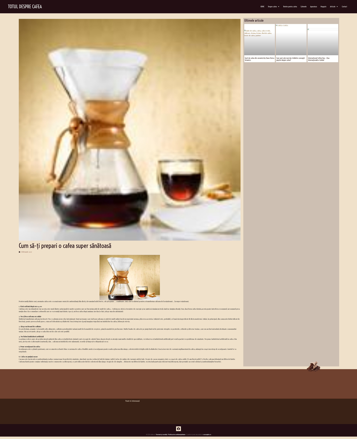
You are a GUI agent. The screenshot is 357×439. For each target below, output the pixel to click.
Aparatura (313, 6)
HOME (262, 6)
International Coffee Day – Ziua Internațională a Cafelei (318, 59)
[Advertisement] (291, 68)
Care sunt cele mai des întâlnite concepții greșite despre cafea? (290, 59)
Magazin (323, 6)
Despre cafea (272, 6)
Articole (332, 6)
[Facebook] (178, 428)
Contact (344, 6)
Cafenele (304, 6)
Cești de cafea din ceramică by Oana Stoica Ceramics (259, 59)
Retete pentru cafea (290, 6)
